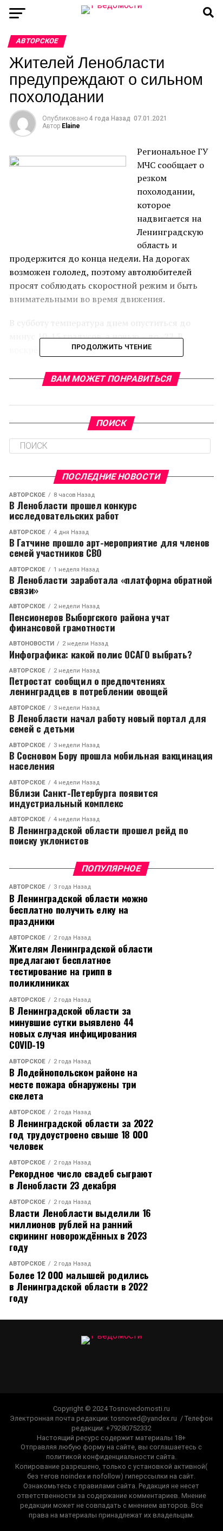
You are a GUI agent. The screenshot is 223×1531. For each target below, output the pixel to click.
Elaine (71, 126)
